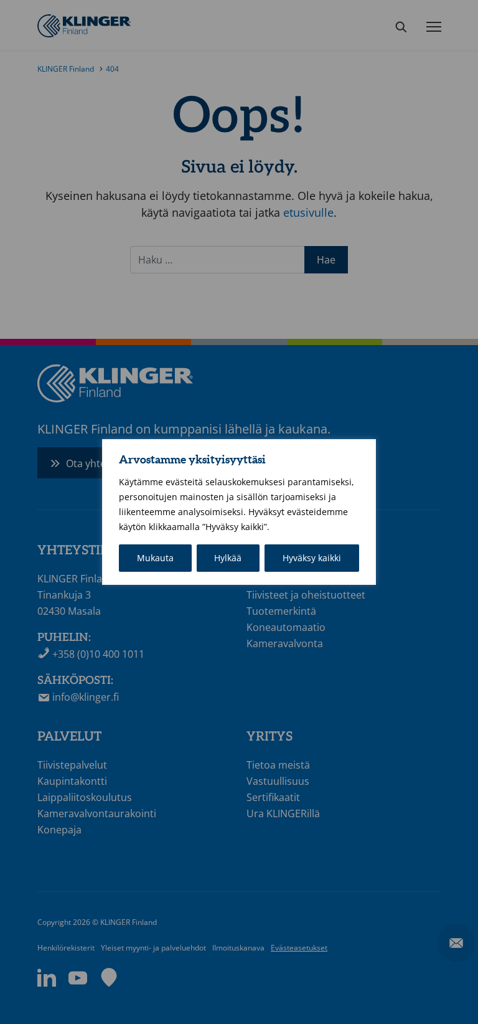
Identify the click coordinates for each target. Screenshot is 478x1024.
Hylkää (227, 558)
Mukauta (155, 558)
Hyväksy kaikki (312, 558)
